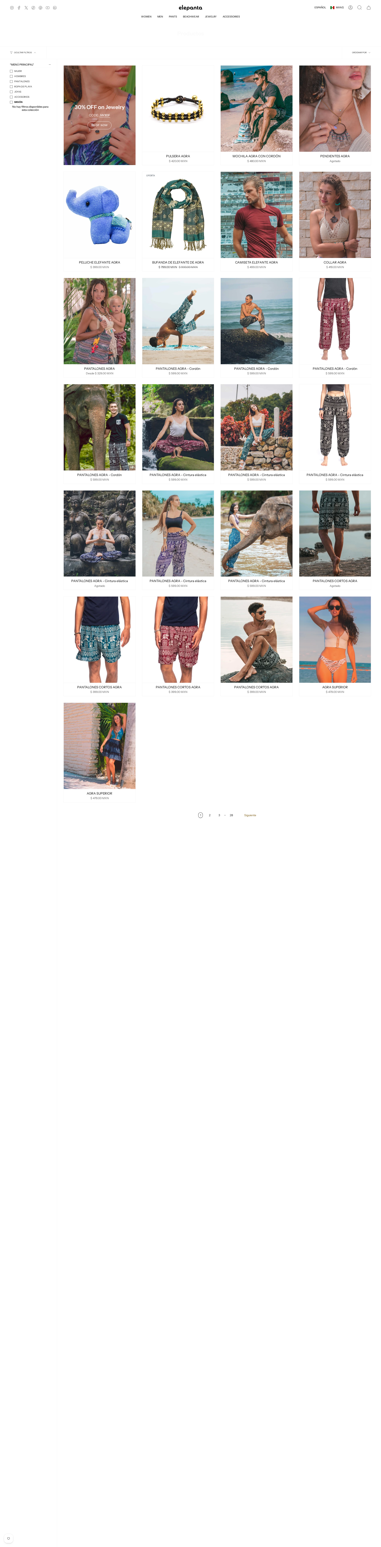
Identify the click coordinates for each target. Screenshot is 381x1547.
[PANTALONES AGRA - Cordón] (178, 321)
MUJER (18, 71)
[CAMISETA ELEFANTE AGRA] (256, 215)
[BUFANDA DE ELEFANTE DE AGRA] (178, 215)
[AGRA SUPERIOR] (335, 640)
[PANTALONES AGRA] (100, 321)
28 (231, 815)
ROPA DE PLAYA (23, 86)
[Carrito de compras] (368, 7)
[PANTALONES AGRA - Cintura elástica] (178, 427)
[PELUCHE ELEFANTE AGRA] (100, 215)
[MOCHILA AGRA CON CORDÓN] (256, 109)
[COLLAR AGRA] (335, 215)
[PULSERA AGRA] (178, 109)
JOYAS (17, 91)
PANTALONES (22, 81)
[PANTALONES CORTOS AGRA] (335, 534)
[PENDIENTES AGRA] (335, 109)
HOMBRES (20, 76)
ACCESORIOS (21, 97)
